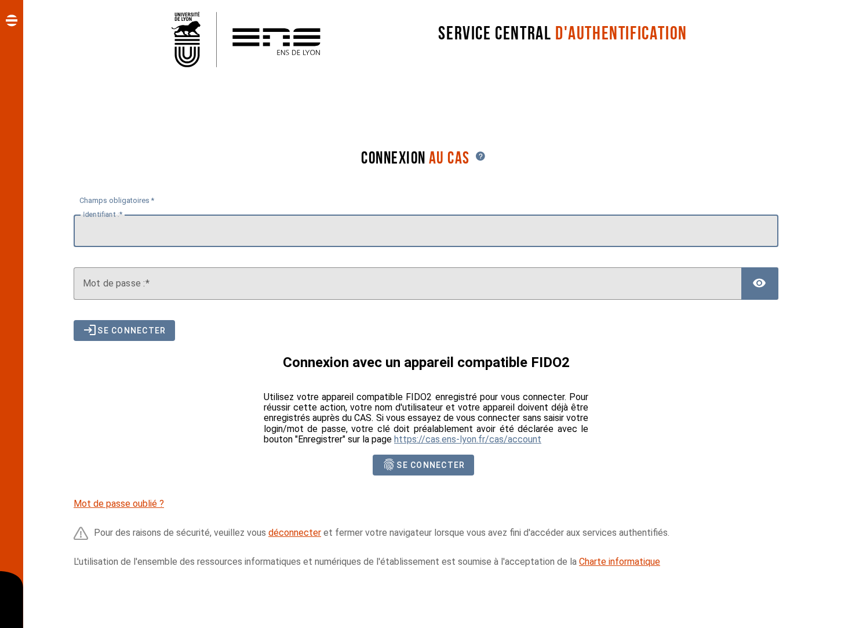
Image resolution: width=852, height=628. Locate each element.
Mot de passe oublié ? (119, 503)
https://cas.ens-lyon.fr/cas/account (467, 439)
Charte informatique (619, 561)
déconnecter (294, 532)
